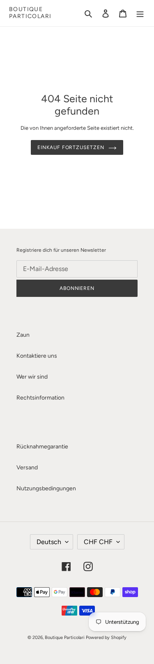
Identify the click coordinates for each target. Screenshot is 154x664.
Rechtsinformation (40, 397)
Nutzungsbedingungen (46, 488)
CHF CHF (98, 542)
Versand (27, 467)
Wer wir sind (32, 376)
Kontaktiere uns (36, 355)
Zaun (23, 334)
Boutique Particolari (30, 13)
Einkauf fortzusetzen (70, 147)
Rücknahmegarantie (42, 446)
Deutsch (49, 542)
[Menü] (140, 13)
